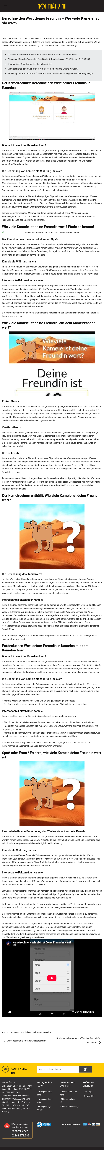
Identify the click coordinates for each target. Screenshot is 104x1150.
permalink (47, 1032)
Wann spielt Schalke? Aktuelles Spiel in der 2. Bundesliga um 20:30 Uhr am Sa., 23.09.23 (49, 59)
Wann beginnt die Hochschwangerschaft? (26, 1041)
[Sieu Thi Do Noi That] (52, 6)
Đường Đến (89, 1096)
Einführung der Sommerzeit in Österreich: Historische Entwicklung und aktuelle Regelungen (50, 73)
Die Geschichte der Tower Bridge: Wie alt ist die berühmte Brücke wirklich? (43, 69)
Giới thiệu (88, 1092)
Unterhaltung (26, 1032)
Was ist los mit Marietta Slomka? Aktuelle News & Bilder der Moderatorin (42, 54)
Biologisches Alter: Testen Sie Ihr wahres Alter (30, 64)
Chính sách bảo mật (70, 1106)
